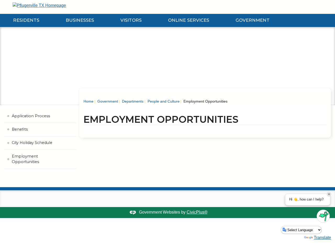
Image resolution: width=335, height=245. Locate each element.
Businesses (80, 20)
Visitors (131, 20)
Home (88, 101)
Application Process (31, 116)
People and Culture (163, 101)
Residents (26, 20)
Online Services (188, 20)
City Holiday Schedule (32, 142)
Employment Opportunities (25, 159)
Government (253, 20)
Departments (132, 101)
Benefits (20, 129)
